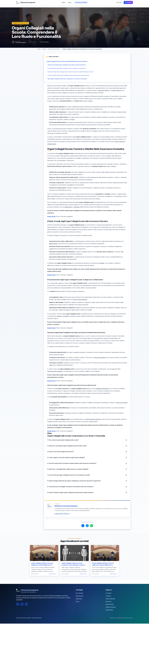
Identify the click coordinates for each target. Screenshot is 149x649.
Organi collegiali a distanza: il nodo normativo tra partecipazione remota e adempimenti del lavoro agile (73, 565)
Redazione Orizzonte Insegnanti (65, 506)
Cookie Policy (109, 610)
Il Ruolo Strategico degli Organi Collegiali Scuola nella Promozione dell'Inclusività (68, 75)
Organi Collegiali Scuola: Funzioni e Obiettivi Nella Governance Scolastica (67, 61)
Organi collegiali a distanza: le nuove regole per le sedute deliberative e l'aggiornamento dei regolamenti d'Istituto (104, 565)
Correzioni (108, 601)
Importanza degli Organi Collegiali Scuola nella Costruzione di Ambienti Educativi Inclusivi (70, 71)
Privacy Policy (110, 604)
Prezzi (69, 2)
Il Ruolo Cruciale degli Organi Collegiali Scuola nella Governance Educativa (66, 64)
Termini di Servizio (111, 607)
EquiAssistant (79, 596)
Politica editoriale (110, 599)
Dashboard (79, 599)
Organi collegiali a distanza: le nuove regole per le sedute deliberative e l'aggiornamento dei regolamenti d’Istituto (43, 565)
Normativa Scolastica (20, 23)
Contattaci (108, 593)
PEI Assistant (79, 593)
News (63, 2)
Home (38, 49)
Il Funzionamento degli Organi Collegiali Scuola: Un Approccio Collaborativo (66, 68)
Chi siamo (108, 596)
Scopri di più (51, 216)
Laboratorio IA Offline (81, 2)
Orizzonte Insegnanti (20, 42)
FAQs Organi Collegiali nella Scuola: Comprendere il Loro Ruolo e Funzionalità (67, 78)
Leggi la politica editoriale (61, 513)
